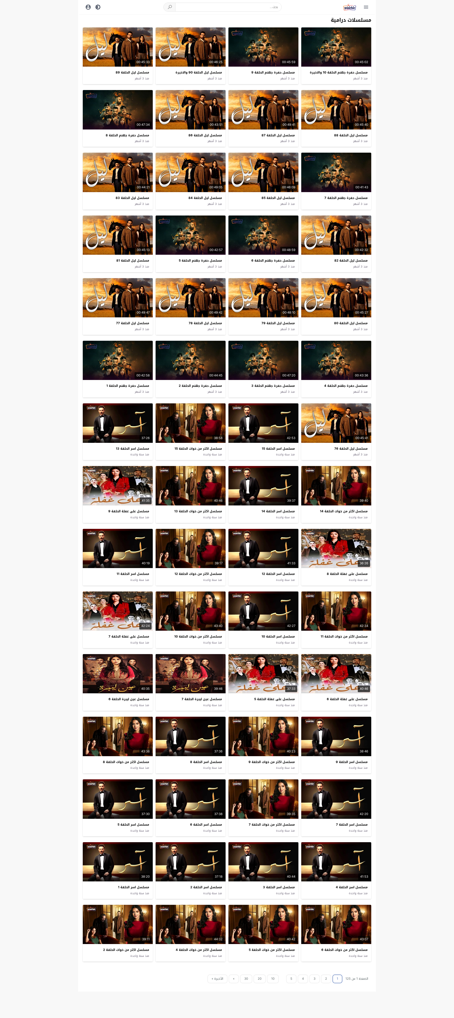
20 (260, 979)
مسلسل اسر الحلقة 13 (132, 449)
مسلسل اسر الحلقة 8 (206, 762)
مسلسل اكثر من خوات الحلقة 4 (199, 950)
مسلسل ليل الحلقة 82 (351, 260)
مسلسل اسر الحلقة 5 (133, 825)
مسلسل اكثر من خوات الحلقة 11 (344, 636)
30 (246, 979)
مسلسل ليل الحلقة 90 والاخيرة (198, 72)
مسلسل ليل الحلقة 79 (278, 323)
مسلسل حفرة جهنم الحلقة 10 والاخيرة (339, 72)
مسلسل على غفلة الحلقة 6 (347, 699)
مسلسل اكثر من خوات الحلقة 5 (272, 950)
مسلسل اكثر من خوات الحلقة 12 (198, 574)
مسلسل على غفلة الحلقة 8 (347, 574)
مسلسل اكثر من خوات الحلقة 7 (272, 825)
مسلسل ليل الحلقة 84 (205, 198)
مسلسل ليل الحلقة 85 (278, 198)
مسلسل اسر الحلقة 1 (133, 887)
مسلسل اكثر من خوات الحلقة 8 (126, 762)
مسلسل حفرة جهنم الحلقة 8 (127, 135)
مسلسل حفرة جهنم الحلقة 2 (200, 386)
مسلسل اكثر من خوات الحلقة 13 (198, 511)
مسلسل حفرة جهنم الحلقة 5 (200, 260)
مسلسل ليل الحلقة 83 (132, 198)
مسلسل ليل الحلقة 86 (205, 135)
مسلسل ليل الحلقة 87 (278, 135)
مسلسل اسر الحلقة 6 (206, 825)
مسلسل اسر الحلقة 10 (278, 636)
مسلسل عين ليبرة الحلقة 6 (129, 699)
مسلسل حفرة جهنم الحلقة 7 (346, 198)
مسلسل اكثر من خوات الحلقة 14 (344, 511)
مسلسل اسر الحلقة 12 (278, 574)
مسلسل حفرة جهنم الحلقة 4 (346, 386)
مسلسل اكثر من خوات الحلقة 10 (198, 636)
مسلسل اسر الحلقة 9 (352, 762)
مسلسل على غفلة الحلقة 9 (128, 511)
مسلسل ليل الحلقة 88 (351, 135)
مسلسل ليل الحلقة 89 (132, 72)
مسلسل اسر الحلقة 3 (279, 887)
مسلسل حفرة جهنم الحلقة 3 (273, 386)
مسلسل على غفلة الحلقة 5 (274, 699)
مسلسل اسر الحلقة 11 (133, 574)
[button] (169, 7)
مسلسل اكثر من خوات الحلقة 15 (198, 449)
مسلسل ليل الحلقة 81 (132, 260)
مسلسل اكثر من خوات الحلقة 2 (126, 950)
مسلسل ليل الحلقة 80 (351, 323)
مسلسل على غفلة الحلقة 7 (129, 636)
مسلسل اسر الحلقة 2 (206, 887)
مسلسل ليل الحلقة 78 (205, 323)
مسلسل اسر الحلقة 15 (278, 449)
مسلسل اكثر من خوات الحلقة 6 (344, 950)
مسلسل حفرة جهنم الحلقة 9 (273, 72)
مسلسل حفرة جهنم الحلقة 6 (273, 260)
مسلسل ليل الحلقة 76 (351, 449)
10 (273, 979)
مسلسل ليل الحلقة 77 (132, 323)
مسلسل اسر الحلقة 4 (352, 887)
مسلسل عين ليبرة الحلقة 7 (202, 699)
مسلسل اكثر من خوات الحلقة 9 (272, 762)
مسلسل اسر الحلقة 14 (278, 511)
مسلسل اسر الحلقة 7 (352, 825)
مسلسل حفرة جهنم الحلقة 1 (127, 386)
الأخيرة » (217, 979)
